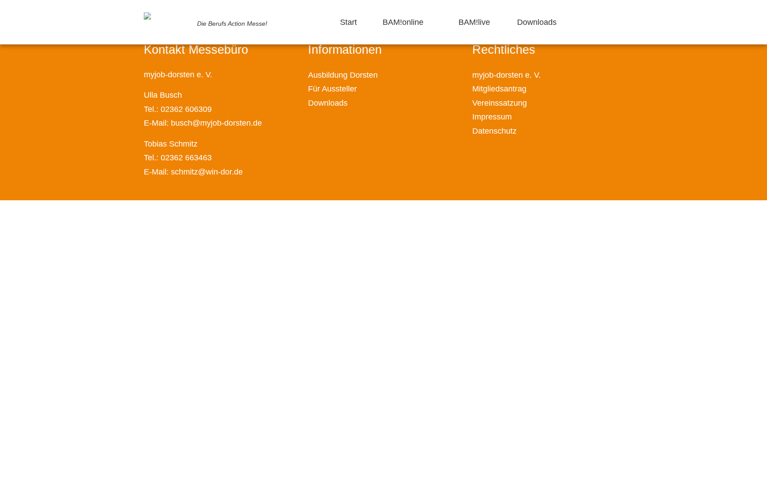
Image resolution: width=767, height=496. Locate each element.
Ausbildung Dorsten (343, 75)
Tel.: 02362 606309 (178, 109)
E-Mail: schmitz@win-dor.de (193, 171)
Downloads (537, 22)
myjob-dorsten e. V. (506, 75)
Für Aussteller (332, 88)
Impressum (492, 116)
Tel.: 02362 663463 (178, 157)
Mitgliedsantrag (499, 88)
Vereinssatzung (499, 103)
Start (348, 22)
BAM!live (474, 22)
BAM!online (403, 22)
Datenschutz (494, 131)
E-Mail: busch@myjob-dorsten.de (203, 123)
